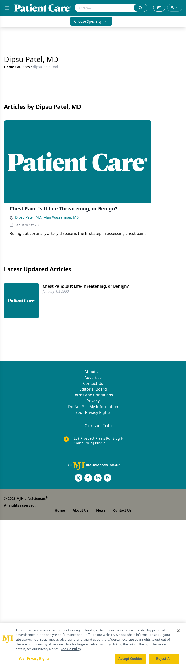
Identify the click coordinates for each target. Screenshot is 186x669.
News (100, 510)
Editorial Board (93, 389)
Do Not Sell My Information (93, 406)
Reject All (163, 658)
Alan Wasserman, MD (61, 217)
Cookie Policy (71, 649)
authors (23, 66)
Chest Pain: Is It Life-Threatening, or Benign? (86, 286)
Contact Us (93, 383)
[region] (93, 646)
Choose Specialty (87, 21)
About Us (93, 371)
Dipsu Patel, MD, (28, 217)
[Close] (178, 630)
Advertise (93, 377)
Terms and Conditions (93, 395)
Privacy (93, 400)
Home (9, 66)
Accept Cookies (130, 658)
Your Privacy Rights (93, 412)
